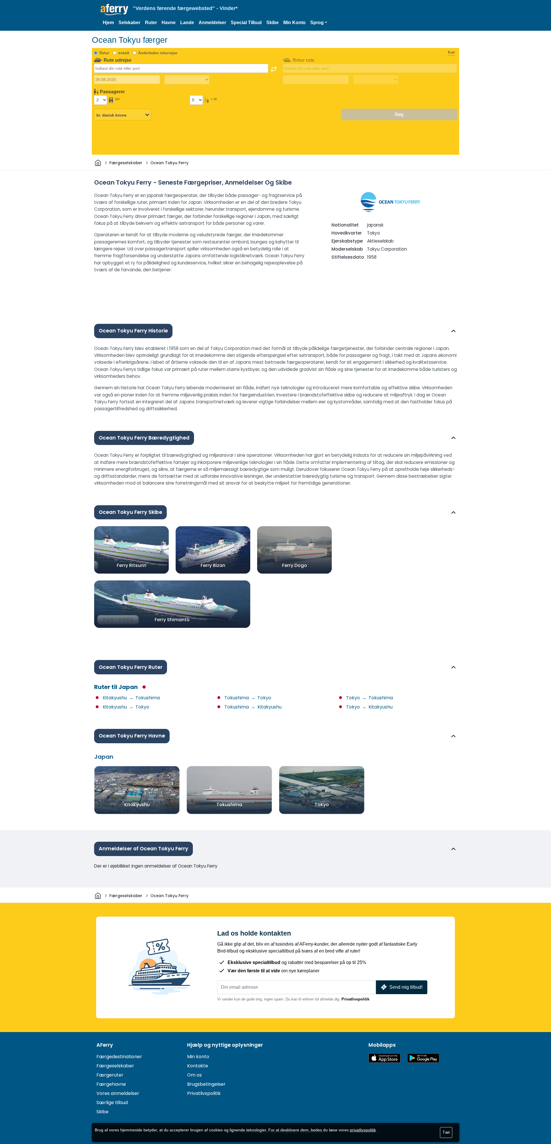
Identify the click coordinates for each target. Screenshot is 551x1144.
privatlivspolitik (363, 1130)
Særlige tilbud (112, 1102)
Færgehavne (111, 1084)
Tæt (446, 1132)
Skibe (272, 22)
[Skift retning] (274, 69)
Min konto (198, 1056)
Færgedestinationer (119, 1056)
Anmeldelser (212, 22)
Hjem (108, 22)
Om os (194, 1075)
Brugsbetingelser (206, 1084)
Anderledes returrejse (157, 53)
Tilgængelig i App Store (384, 1058)
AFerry (104, 1045)
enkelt (123, 53)
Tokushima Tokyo (247, 697)
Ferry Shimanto (172, 619)
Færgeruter (109, 1075)
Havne (169, 22)
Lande (187, 22)
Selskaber (129, 22)
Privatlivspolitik (355, 999)
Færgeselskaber (115, 1065)
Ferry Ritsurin (131, 565)
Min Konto (294, 22)
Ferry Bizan (213, 565)
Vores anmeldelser (117, 1093)
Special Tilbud (246, 22)
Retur (104, 53)
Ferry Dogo (294, 565)
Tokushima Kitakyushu (252, 707)
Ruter (151, 22)
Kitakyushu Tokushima (131, 697)
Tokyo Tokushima (369, 697)
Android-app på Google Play (423, 1058)
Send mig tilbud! (405, 987)
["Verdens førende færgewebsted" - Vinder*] (114, 9)
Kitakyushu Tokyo (125, 707)
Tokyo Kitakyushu (369, 707)
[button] (318, 22)
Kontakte (197, 1065)
